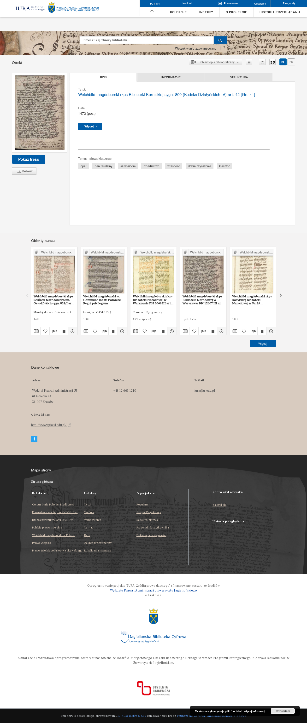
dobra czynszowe (199, 166)
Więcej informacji (254, 711)
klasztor (224, 166)
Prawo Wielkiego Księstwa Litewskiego (57, 550)
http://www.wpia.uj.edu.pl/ (49, 425)
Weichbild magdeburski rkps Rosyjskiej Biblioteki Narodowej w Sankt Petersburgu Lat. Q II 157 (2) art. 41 (252, 299)
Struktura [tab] (239, 77)
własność (173, 166)
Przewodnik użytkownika (152, 527)
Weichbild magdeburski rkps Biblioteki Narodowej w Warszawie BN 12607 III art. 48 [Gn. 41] (203, 299)
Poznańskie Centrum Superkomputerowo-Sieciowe (211, 715)
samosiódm (128, 166)
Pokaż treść (28, 159)
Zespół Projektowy (148, 512)
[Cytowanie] (272, 62)
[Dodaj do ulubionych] (262, 62)
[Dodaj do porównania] (249, 62)
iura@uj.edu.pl (205, 391)
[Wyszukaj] (220, 40)
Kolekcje (178, 12)
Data (87, 535)
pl (283, 62)
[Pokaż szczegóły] (72, 331)
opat (84, 166)
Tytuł (87, 504)
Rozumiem (283, 711)
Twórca (89, 512)
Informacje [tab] (171, 77)
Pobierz (27, 171)
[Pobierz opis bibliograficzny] (54, 331)
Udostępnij (260, 3)
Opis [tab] (103, 77)
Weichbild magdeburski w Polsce (53, 535)
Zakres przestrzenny (98, 543)
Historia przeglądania (280, 12)
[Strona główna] (152, 11)
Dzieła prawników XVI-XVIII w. (52, 520)
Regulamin (143, 504)
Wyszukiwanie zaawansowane (196, 48)
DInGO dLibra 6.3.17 (132, 715)
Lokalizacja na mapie (97, 550)
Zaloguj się (220, 504)
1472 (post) (87, 113)
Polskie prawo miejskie (47, 527)
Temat (88, 527)
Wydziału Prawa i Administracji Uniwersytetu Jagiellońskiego (153, 590)
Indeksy (206, 12)
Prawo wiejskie (42, 543)
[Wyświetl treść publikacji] (63, 331)
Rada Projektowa (147, 520)
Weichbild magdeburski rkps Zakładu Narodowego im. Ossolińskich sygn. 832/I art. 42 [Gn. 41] (54, 299)
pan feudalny (103, 166)
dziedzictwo (151, 166)
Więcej (262, 343)
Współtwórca (92, 520)
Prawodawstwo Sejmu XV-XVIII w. (55, 512)
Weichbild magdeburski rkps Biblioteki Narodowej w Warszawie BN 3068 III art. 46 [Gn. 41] (153, 299)
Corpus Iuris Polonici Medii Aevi (53, 504)
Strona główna (42, 482)
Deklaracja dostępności (151, 535)
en (158, 4)
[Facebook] (34, 439)
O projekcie (236, 12)
